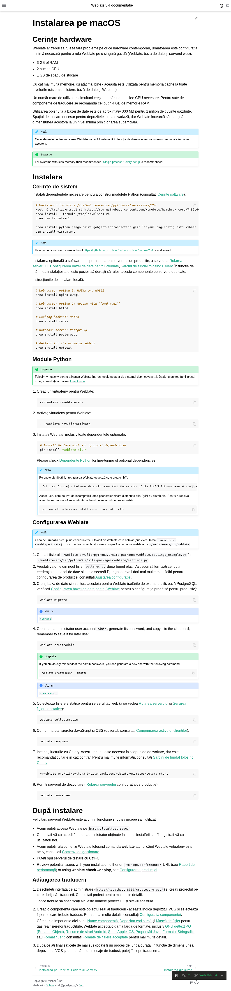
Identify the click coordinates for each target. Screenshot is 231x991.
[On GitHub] (196, 983)
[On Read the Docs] (191, 983)
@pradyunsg (68, 985)
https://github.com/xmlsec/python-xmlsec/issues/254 (118, 250)
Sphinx (50, 985)
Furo (81, 985)
